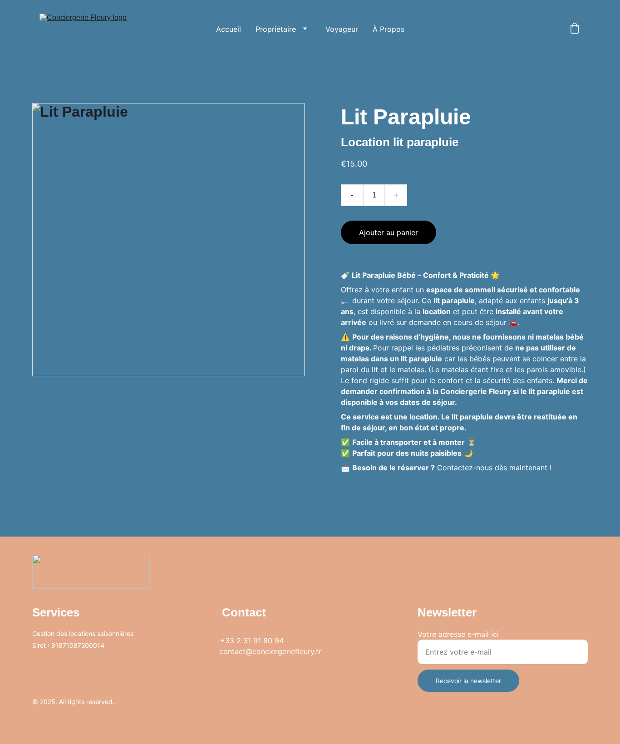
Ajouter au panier (388, 232)
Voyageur (341, 29)
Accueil (228, 29)
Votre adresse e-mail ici (458, 634)
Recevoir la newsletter (468, 681)
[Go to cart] (575, 29)
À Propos (388, 29)
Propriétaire (276, 29)
